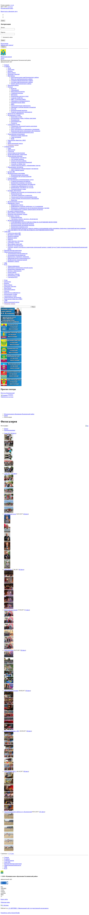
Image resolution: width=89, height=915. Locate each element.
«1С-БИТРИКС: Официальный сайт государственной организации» (28, 908)
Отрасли (10, 87)
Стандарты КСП (12, 277)
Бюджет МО (11, 171)
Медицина (14, 94)
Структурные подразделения (16, 153)
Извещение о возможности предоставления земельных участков (30, 208)
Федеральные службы (14, 115)
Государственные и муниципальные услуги (21, 179)
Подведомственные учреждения (17, 154)
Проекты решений (13, 236)
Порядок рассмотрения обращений (21, 162)
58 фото (23, 650)
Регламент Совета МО (14, 234)
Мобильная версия (6, 56)
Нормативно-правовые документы (21, 182)
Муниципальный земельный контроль (22, 223)
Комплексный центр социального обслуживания (25, 131)
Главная (6, 65)
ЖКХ (12, 104)
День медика (8, 569)
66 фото (21, 569)
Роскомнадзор (15, 120)
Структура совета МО (14, 233)
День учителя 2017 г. (10, 771)
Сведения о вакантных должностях (21, 195)
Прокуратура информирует (16, 113)
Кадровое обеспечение (14, 190)
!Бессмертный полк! (10, 514)
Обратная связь (5, 902)
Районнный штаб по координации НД (19, 258)
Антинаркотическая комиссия (16, 255)
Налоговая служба (16, 116)
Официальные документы (15, 167)
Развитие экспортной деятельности (21, 112)
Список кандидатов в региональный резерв (24, 197)
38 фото (29, 731)
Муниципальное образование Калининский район (19, 414)
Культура (13, 88)
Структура (11, 151)
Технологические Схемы (18, 189)
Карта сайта (4, 899)
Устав (9, 68)
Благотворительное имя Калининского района (25, 77)
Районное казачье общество (19, 135)
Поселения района (13, 85)
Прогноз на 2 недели (7, 397)
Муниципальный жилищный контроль (22, 225)
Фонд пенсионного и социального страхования (25, 129)
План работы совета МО (15, 244)
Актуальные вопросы (17, 159)
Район (6, 415)
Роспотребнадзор (16, 121)
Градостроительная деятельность (21, 105)
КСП (5, 264)
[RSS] (86, 426)
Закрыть (3, 46)
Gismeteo (10, 395)
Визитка (10, 71)
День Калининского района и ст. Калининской (18, 812)
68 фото (13, 433)
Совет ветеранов (16, 137)
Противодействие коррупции (13, 250)
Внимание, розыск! (13, 261)
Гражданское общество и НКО (17, 140)
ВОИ (12, 138)
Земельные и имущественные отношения (23, 107)
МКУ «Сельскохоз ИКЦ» (18, 99)
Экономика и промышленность (20, 101)
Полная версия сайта (7, 8)
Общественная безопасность (12, 252)
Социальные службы (14, 124)
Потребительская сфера (18, 102)
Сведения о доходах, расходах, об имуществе (24, 219)
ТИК (5, 263)
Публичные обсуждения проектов (21, 176)
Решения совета (12, 238)
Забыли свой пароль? (7, 45)
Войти (3, 20)
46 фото (26, 514)
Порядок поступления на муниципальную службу (26, 192)
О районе (7, 66)
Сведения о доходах (13, 216)
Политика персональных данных (17, 214)
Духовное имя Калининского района (22, 80)
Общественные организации (16, 134)
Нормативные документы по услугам (22, 187)
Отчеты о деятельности (14, 271)
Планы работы (12, 272)
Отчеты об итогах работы (18, 160)
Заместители (11, 149)
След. (12, 853)
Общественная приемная (15, 156)
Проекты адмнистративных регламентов (23, 184)
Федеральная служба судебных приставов (23, 118)
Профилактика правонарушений (17, 260)
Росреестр (14, 123)
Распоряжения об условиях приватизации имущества (27, 209)
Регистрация (4, 43)
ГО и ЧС (13, 109)
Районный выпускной (10, 610)
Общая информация (13, 266)
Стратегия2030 (12, 178)
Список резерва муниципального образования (25, 198)
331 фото (42, 812)
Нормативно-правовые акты (19, 227)
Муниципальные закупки (15, 201)
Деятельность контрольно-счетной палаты (20, 267)
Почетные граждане (14, 74)
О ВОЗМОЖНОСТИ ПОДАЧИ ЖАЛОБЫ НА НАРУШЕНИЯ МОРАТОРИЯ (34, 222)
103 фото (14, 473)
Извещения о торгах (14, 203)
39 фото (28, 690)
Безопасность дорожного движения (18, 256)
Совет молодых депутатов (15, 241)
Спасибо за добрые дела (18, 164)
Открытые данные (13, 145)
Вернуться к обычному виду (9, 11)
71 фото (27, 610)
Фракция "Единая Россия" (15, 245)
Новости (10, 239)
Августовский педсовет (11, 690)
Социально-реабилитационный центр (22, 132)
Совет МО (7, 231)
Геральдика (11, 69)
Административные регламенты (20, 181)
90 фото (26, 771)
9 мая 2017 (7, 433)
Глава (9, 148)
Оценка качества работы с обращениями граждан (25, 165)
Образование (15, 90)
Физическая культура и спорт (20, 96)
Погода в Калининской (8, 393)
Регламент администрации (15, 211)
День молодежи (8, 650)
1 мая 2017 (7, 473)
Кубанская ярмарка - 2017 (11, 731)
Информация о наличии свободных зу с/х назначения (27, 206)
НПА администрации (17, 170)
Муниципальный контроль (19, 110)
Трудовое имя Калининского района (22, 82)
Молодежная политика (18, 91)
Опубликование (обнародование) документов (24, 168)
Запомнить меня (7, 37)
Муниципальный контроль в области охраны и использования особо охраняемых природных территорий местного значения (48, 228)
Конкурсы (14, 200)
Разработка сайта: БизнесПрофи (10, 913)
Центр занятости (16, 127)
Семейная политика (17, 93)
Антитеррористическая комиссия (17, 253)
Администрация (9, 146)
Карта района (12, 72)
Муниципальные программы (16, 173)
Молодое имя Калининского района (22, 79)
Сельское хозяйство (17, 98)
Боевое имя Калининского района (21, 83)
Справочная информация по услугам (22, 186)
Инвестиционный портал (15, 143)
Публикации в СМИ (14, 275)
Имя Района (11, 76)
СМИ (9, 142)
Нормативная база (16, 193)
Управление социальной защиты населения (24, 126)
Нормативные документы (18, 157)
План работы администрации (16, 212)
